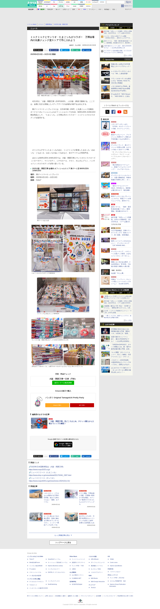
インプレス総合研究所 (35, 566)
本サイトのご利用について (35, 596)
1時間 (104, 28)
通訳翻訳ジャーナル (97, 566)
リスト (46, 50)
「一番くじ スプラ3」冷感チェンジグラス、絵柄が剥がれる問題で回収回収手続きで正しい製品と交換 (117, 317)
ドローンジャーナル (35, 572)
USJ (100, 9)
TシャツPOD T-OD (78, 566)
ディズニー (92, 9)
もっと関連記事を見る (62, 535)
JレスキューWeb (96, 569)
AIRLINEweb (95, 559)
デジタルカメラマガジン (36, 581)
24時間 (112, 28)
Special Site (109, 59)
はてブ (66, 50)
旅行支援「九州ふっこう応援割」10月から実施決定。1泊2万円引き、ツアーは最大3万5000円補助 (118, 33)
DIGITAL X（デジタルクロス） (57, 572)
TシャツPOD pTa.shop (117, 578)
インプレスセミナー (54, 569)
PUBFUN (110, 569)
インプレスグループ (109, 596)
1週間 (120, 28)
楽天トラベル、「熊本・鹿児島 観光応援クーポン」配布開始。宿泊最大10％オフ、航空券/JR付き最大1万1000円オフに (118, 42)
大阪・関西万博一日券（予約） (63, 379)
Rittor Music (73, 556)
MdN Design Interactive (98, 581)
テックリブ (92, 585)
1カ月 (128, 28)
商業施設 (106, 9)
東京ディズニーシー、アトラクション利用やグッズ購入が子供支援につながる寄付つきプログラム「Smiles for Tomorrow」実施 (121, 139)
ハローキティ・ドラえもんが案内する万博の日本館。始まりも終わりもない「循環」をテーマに (51, 497)
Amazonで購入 (57, 405)
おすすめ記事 (110, 324)
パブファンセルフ (115, 572)
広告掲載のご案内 (60, 596)
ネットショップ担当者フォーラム (57, 562)
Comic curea (113, 562)
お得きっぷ (66, 9)
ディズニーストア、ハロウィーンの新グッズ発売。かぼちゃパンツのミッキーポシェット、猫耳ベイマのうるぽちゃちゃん (121, 256)
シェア (55, 50)
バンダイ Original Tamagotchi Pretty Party (64, 398)
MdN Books (94, 578)
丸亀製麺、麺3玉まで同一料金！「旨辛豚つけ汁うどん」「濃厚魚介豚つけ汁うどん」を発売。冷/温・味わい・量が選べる (117, 307)
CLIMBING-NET (76, 578)
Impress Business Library (55, 566)
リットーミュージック (78, 559)
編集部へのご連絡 (73, 596)
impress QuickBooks (116, 566)
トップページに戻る (63, 542)
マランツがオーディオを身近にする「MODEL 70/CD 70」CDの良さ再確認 (121, 81)
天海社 (112, 559)
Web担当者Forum (34, 562)
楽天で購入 (82, 405)
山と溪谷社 (73, 572)
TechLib (93, 587)
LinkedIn (88, 50)
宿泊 (113, 9)
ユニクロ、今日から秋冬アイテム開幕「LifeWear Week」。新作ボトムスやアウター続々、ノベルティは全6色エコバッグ (117, 38)
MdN (90, 575)
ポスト (39, 50)
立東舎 (74, 569)
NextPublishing (52, 584)
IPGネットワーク (113, 575)
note (77, 50)
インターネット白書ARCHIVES (38, 588)
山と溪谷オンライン (78, 575)
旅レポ (58, 9)
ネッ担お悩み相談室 (35, 575)
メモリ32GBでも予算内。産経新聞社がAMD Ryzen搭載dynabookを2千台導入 (120, 88)
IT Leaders (32, 569)
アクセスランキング (112, 25)
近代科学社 (73, 581)
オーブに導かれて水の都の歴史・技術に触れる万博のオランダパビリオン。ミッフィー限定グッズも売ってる (51, 520)
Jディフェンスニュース (98, 562)
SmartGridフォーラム (54, 559)
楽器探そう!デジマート (78, 562)
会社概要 (98, 596)
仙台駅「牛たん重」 (118, 273)
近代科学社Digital (77, 584)
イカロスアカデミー (97, 572)
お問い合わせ (49, 596)
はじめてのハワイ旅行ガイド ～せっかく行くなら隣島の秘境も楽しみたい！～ (121, 370)
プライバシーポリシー (87, 596)
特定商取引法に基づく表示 (125, 596)
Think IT (31, 559)
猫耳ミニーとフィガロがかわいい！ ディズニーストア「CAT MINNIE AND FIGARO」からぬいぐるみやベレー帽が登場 (121, 245)
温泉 (73, 9)
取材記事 (50, 9)
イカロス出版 (93, 556)
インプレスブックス (54, 581)
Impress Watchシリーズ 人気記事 (117, 290)
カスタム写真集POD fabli (118, 581)
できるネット (33, 585)
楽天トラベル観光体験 (63, 383)
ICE (109, 556)
